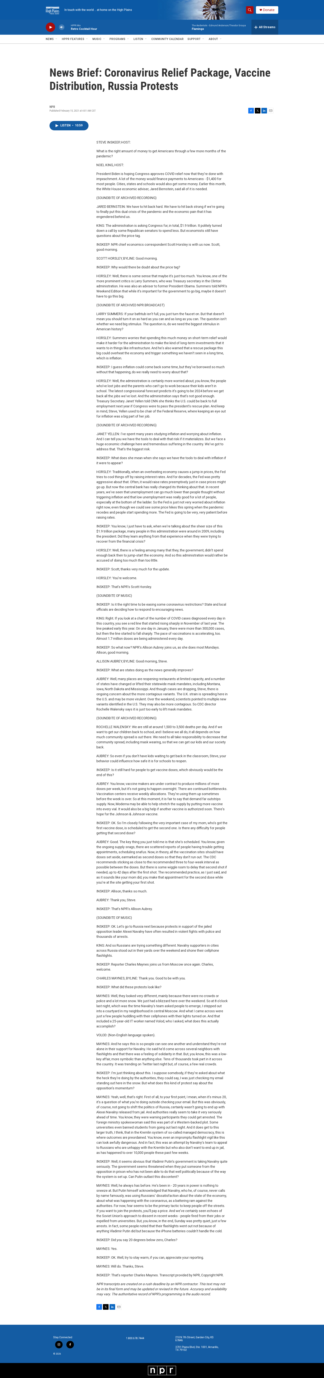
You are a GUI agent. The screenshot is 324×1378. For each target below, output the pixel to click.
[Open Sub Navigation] (56, 39)
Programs (117, 39)
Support (194, 39)
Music (96, 39)
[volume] (61, 27)
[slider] (67, 27)
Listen (138, 39)
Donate (268, 10)
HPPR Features (73, 39)
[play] (50, 27)
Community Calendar (167, 39)
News (50, 39)
